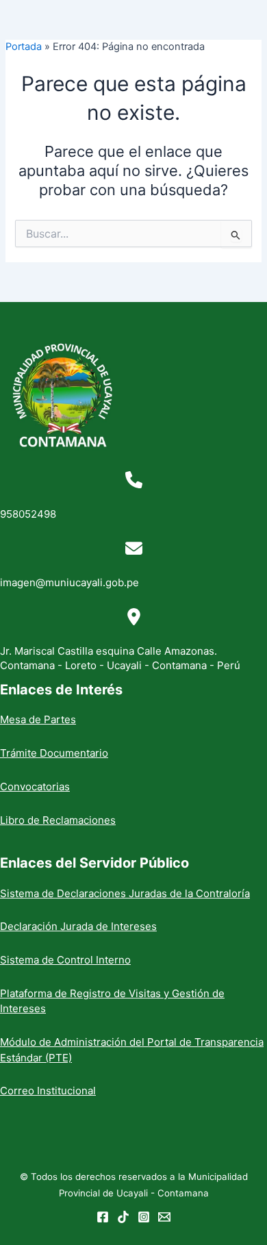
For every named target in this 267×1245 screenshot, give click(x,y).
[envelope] (133, 548)
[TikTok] (123, 1217)
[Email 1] (164, 1217)
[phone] (133, 479)
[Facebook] (103, 1217)
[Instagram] (144, 1217)
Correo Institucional (48, 1090)
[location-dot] (133, 616)
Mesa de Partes (38, 719)
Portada (23, 46)
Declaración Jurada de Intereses (78, 926)
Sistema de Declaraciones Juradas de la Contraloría (125, 893)
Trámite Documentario (54, 752)
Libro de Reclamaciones (58, 820)
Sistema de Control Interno (65, 959)
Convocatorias (35, 786)
